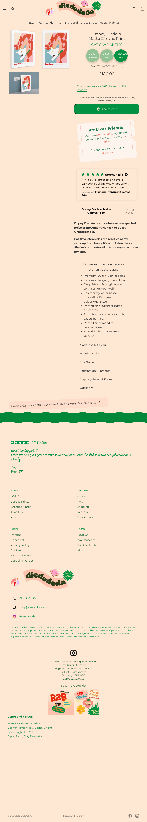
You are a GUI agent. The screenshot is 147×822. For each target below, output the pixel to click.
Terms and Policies (73, 816)
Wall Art (16, 496)
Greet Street (89, 22)
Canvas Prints (31, 405)
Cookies (16, 550)
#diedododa (27, 616)
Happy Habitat (109, 22)
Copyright (17, 540)
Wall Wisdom (86, 540)
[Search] (12, 9)
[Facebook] (130, 816)
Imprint (16, 535)
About (81, 550)
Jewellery (17, 512)
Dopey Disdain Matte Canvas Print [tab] (96, 211)
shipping (83, 507)
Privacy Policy (20, 545)
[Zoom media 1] (24, 49)
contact (82, 496)
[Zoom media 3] (24, 83)
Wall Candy (45, 22)
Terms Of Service (22, 555)
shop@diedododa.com (34, 607)
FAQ (80, 501)
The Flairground (67, 22)
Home (15, 406)
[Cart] (142, 9)
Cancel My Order (22, 560)
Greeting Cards (21, 507)
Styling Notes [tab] (129, 211)
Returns (82, 512)
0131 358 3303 (28, 598)
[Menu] (4, 8)
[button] (107, 184)
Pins (13, 517)
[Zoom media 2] (56, 49)
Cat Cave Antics (106, 45)
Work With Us (86, 545)
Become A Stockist (73, 685)
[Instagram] (137, 816)
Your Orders (85, 517)
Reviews (82, 535)
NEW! (31, 22)
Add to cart (109, 109)
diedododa (24, 815)
